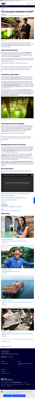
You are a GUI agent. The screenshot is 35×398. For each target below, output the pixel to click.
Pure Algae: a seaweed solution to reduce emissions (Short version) (16, 193)
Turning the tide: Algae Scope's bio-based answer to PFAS (14, 241)
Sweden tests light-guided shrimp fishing (10, 271)
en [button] (29, 4)
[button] (6, 346)
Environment (3, 371)
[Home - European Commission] (4, 3)
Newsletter (11, 356)
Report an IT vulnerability (5, 384)
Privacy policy (28, 384)
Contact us (25, 382)
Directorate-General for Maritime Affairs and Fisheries (11, 210)
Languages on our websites (15, 384)
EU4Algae (3, 201)
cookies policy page (17, 391)
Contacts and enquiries (5, 363)
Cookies (22, 384)
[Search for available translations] (29, 193)
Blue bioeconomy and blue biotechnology (9, 199)
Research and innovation (5, 373)
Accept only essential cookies (19, 395)
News (3, 8)
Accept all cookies (7, 395)
